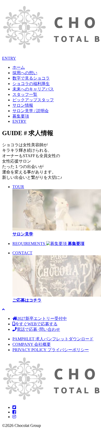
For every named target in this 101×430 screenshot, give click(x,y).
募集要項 (20, 116)
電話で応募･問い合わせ (38, 329)
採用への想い (24, 73)
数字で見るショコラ (31, 78)
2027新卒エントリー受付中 (42, 318)
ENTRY (9, 58)
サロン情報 (22, 105)
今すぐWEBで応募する (36, 324)
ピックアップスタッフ (33, 100)
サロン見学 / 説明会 (30, 111)
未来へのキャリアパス (33, 89)
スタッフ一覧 (24, 94)
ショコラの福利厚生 (31, 83)
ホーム (18, 67)
